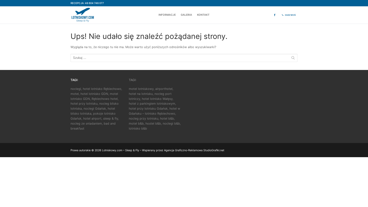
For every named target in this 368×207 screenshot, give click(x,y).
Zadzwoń (290, 15)
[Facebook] (274, 15)
